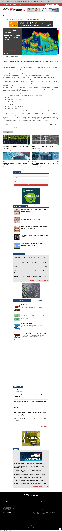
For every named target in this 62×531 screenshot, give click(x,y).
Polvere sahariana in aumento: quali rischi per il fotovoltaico (44, 147)
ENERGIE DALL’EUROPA (27, 323)
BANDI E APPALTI (25, 304)
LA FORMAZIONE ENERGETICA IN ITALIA (31, 314)
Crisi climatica (42, 15)
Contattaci (21, 4)
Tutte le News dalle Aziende (39, 281)
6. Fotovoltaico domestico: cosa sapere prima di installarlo (29, 474)
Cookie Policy (36, 527)
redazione (52, 525)
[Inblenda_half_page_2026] (31, 363)
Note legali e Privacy (29, 527)
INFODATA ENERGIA (6, 1)
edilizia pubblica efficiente (11, 127)
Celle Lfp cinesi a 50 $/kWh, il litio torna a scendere (15, 163)
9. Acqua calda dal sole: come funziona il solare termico (28, 463)
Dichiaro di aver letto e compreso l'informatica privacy (25, 180)
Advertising (13, 4)
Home (4, 19)
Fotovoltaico (11, 15)
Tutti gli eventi (43, 426)
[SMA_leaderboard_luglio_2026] (43, 9)
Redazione (5, 4)
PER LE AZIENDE (7, 512)
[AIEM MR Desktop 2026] (31, 290)
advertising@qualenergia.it (11, 515)
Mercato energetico (32, 15)
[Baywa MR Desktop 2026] (31, 196)
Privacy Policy (2, 530)
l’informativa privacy (28, 182)
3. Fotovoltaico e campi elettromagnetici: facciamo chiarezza (30, 483)
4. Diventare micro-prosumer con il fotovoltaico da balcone (29, 480)
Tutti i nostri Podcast (41, 487)
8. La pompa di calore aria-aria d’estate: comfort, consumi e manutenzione (29, 467)
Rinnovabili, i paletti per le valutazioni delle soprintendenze (15, 147)
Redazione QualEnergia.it (10, 50)
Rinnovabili (25, 15)
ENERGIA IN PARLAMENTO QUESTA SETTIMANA (33, 333)
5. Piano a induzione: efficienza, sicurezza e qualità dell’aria (29, 477)
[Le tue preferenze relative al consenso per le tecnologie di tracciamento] (60, 529)
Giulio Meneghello (6, 166)
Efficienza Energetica (10, 19)
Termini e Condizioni (43, 527)
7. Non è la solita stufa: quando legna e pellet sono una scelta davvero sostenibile (30, 471)
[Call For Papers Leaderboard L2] (31, 23)
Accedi (48, 1)
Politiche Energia (18, 15)
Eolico (37, 15)
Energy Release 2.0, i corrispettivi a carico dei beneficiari (45, 163)
